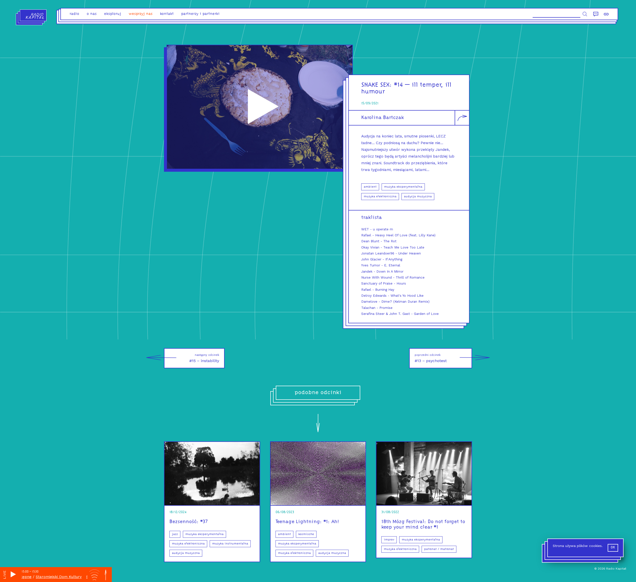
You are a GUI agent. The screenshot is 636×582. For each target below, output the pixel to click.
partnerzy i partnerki (200, 14)
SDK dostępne (83, 577)
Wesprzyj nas (141, 14)
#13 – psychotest (431, 358)
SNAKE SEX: (376, 85)
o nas (92, 14)
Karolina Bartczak (382, 118)
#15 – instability (204, 358)
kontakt (167, 14)
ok (613, 547)
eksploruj (112, 14)
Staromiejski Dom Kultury (43, 577)
